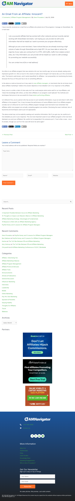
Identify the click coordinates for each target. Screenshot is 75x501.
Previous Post (7, 134)
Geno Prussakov (7, 235)
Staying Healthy (7, 302)
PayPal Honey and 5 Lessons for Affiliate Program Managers (21, 225)
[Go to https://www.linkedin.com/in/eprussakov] (39, 436)
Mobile (4, 290)
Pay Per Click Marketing (9, 296)
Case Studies (24, 455)
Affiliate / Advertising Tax (10, 258)
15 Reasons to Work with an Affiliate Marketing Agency (19, 222)
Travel (4, 308)
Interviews (5, 284)
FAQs (21, 453)
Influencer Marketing (8, 281)
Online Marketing (7, 293)
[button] (27, 486)
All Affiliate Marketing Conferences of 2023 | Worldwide (28, 247)
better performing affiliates (41, 95)
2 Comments (6, 17)
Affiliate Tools (6, 269)
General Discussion (8, 278)
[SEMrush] (37, 396)
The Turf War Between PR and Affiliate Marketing (24, 241)
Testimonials (24, 450)
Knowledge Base (25, 458)
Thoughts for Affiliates (9, 305)
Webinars (5, 311)
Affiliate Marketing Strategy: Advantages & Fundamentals (20, 219)
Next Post (69, 134)
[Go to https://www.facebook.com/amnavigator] (32, 436)
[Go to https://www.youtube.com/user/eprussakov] (43, 436)
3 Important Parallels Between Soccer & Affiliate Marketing (20, 213)
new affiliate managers (41, 83)
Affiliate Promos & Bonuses (10, 266)
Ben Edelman (6, 238)
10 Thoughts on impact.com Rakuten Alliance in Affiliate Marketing (23, 216)
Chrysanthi (5, 247)
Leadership (5, 287)
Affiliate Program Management (20, 17)
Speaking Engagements (27, 460)
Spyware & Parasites (8, 299)
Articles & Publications (9, 276)
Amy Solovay (6, 244)
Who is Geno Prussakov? (27, 463)
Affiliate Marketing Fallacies (10, 261)
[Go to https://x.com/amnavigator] (36, 436)
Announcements (7, 273)
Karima (4, 241)
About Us (23, 448)
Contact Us (26, 428)
